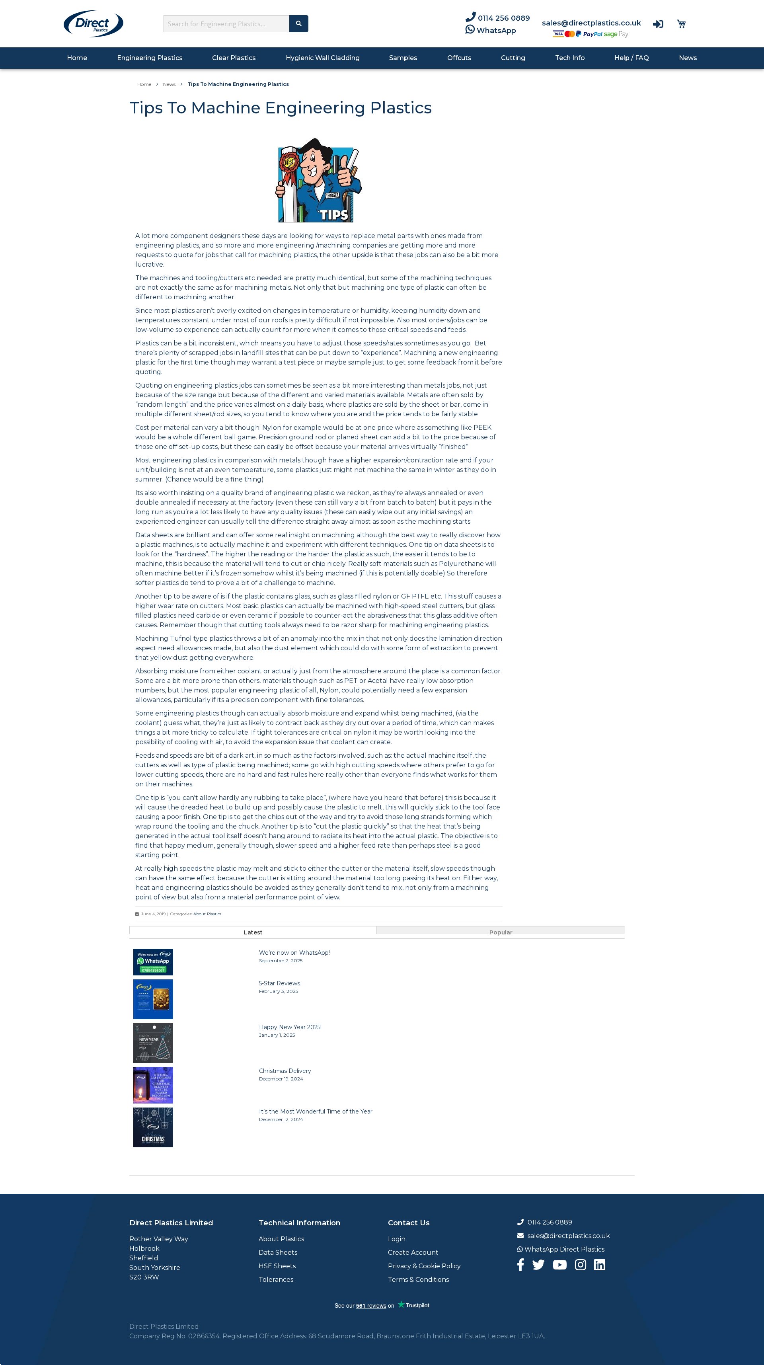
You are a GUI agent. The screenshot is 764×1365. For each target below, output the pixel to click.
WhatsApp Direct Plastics (563, 1249)
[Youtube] (560, 1267)
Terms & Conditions (418, 1279)
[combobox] (228, 23)
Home (78, 58)
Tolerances (276, 1279)
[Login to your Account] (658, 24)
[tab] (253, 930)
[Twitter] (538, 1267)
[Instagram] (580, 1267)
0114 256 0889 (503, 18)
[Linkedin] (599, 1267)
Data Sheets (278, 1252)
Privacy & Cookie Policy (424, 1266)
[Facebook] (520, 1267)
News (688, 58)
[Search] (298, 23)
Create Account (413, 1252)
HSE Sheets (277, 1266)
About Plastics (207, 913)
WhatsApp (495, 30)
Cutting (513, 58)
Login (396, 1239)
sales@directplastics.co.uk (591, 23)
